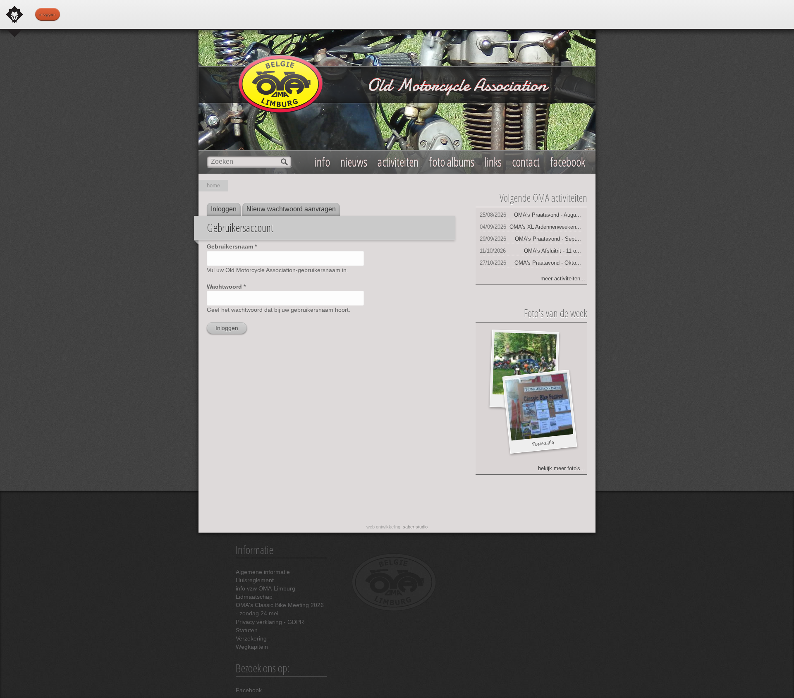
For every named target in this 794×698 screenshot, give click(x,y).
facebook (567, 162)
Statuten (247, 630)
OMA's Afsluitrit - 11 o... (552, 251)
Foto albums (451, 162)
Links (493, 162)
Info (322, 162)
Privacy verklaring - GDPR (270, 622)
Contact (526, 162)
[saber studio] (14, 14)
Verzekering (251, 638)
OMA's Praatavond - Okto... (547, 263)
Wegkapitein (252, 646)
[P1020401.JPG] (539, 407)
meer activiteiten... (562, 278)
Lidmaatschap (254, 596)
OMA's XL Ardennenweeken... (545, 227)
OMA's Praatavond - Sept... (548, 239)
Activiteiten (398, 162)
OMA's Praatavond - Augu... (547, 215)
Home (213, 185)
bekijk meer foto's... (561, 468)
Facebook (249, 690)
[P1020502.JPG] (524, 364)
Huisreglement (255, 580)
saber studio (415, 526)
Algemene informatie (263, 572)
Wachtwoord (226, 286)
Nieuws (353, 162)
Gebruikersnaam (232, 246)
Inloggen (47, 14)
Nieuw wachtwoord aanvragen (291, 209)
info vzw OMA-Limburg (265, 588)
